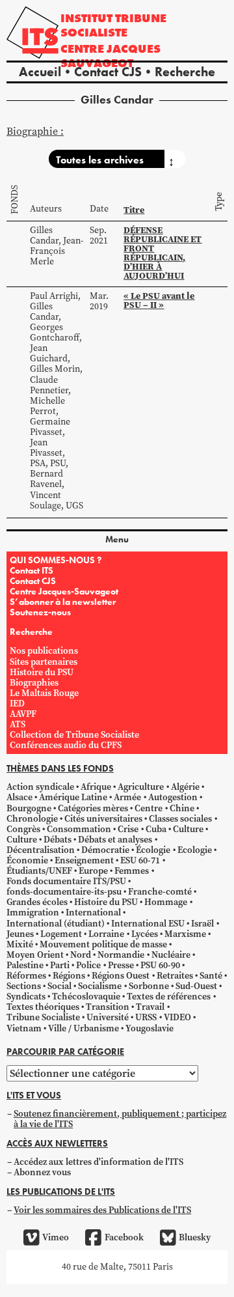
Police (88, 965)
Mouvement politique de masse (103, 944)
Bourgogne (28, 808)
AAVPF (23, 714)
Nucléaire (170, 955)
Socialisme (100, 986)
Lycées (144, 934)
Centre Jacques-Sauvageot (64, 591)
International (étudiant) (55, 923)
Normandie (121, 955)
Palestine (25, 965)
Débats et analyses (115, 839)
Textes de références (169, 996)
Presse (121, 965)
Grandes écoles (37, 902)
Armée (127, 797)
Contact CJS (108, 71)
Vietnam (24, 1028)
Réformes (26, 975)
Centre (148, 808)
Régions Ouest (121, 975)
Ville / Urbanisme (83, 1028)
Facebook (124, 1237)
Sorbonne (149, 986)
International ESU (148, 923)
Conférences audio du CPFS (66, 745)
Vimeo (55, 1237)
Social (59, 986)
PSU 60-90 (160, 965)
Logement (61, 934)
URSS (146, 1017)
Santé (211, 975)
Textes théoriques (42, 1007)
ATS (17, 724)
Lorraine (106, 934)
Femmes (131, 871)
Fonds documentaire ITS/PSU (66, 881)
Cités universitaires (103, 819)
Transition (107, 1007)
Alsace (19, 797)
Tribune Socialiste (43, 1017)
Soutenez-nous (40, 612)
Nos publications (44, 651)
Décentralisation (40, 850)
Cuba (156, 829)
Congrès (23, 829)
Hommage (165, 902)
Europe (93, 871)
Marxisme (185, 934)
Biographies (34, 682)
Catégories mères (93, 808)
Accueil (40, 71)
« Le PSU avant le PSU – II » (159, 300)
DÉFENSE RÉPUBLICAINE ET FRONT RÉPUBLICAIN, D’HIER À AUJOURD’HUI (163, 252)
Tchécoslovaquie (86, 996)
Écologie (153, 850)
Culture (188, 829)
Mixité (19, 944)
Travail (150, 1007)
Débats (58, 839)
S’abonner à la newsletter (63, 601)
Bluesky (195, 1237)
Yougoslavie (149, 1028)
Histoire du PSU (41, 672)
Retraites (175, 975)
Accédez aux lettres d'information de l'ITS (98, 1162)
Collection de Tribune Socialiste (74, 735)
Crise (128, 829)
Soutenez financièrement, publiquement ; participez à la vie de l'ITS (120, 1119)
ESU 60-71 (140, 860)
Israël (202, 923)
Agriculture (141, 787)
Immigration (32, 912)
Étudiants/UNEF (39, 871)
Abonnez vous (42, 1172)
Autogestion (173, 797)
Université (107, 1017)
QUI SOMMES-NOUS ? (55, 560)
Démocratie (105, 850)
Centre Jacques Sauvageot (110, 55)
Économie (27, 860)
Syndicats (26, 996)
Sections (23, 986)
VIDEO (177, 1017)
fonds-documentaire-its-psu (64, 892)
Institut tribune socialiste (113, 25)
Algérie (185, 787)
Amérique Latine (73, 797)
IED (17, 703)
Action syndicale (40, 787)
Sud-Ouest (196, 986)
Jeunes (20, 934)
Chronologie (32, 819)
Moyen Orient (35, 955)
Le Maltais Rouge (44, 693)
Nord (80, 955)
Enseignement (84, 860)
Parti (60, 965)
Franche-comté (160, 892)
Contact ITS (31, 570)
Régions (69, 975)
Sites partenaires (43, 662)
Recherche (185, 71)
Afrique (96, 787)
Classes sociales (180, 819)
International (93, 912)
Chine (182, 808)
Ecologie (194, 850)
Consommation (79, 829)
